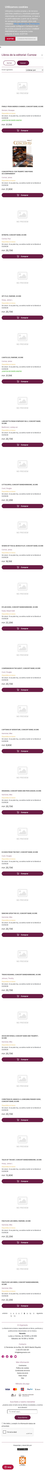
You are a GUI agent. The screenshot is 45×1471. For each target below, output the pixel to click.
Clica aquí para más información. (27, 24)
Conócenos (22, 1365)
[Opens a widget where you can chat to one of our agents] (8, 1467)
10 (30, 1313)
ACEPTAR (10, 39)
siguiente (40, 1313)
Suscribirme (22, 1417)
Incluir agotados (7, 70)
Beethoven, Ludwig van (10, 427)
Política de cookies (22, 1368)
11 (33, 1313)
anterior (5, 1313)
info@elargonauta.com (22, 1352)
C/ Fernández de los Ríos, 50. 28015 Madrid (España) (22, 1347)
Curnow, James (7, 177)
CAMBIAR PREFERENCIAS (26, 39)
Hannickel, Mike (7, 733)
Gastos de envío (22, 1373)
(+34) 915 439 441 (22, 1350)
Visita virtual (22, 1375)
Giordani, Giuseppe (8, 110)
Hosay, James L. (7, 300)
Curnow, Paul (6, 239)
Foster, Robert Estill (8, 611)
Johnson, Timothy (8, 978)
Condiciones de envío (22, 1370)
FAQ (22, 1378)
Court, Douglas (7, 488)
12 (11, 1316)
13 (14, 1316)
